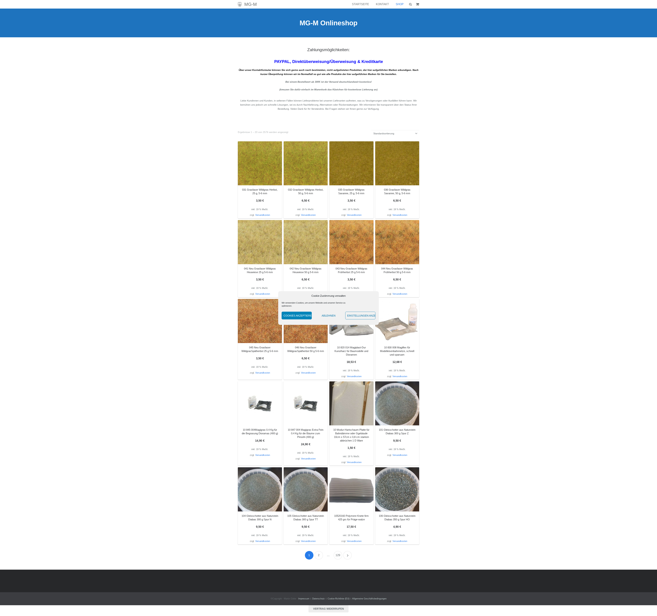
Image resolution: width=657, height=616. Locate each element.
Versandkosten (262, 455)
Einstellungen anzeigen (361, 315)
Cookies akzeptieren (298, 315)
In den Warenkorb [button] (259, 215)
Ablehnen (329, 315)
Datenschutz (318, 599)
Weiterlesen (305, 462)
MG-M (250, 4)
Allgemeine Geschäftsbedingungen (369, 599)
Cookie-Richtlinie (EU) (338, 599)
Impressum (303, 599)
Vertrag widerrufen (328, 608)
